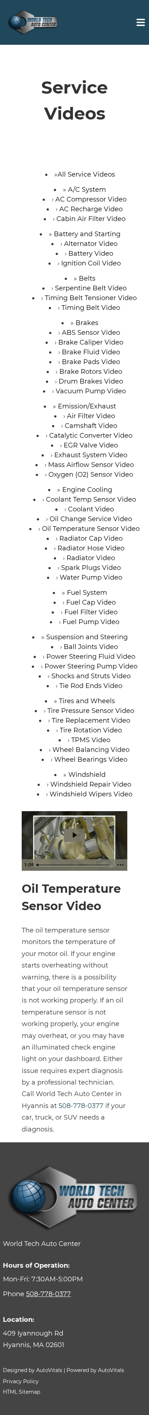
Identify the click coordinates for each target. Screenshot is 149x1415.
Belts (87, 278)
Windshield (87, 775)
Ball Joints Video (91, 647)
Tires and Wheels (87, 701)
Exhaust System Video (90, 455)
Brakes (87, 323)
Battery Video (90, 254)
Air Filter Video (91, 416)
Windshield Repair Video (90, 784)
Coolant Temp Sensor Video (91, 499)
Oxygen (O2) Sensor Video (90, 475)
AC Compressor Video (91, 199)
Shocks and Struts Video (91, 676)
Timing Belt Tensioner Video (91, 298)
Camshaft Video (91, 426)
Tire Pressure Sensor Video (90, 711)
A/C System (87, 190)
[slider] (74, 865)
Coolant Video (91, 509)
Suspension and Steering (87, 637)
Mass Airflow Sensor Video (91, 465)
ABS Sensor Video (91, 333)
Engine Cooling (87, 490)
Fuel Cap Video (91, 602)
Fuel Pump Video (91, 622)
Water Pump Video (91, 577)
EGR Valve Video (91, 445)
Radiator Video (91, 558)
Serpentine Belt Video (91, 288)
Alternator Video (91, 244)
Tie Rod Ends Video (90, 686)
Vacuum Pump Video (91, 391)
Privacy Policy (21, 1381)
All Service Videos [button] (86, 174)
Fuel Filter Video (91, 612)
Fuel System (87, 593)
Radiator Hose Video (91, 548)
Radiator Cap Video (91, 538)
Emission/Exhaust (87, 406)
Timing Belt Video (90, 308)
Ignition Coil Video (91, 263)
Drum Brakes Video (91, 381)
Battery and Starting (87, 234)
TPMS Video (90, 740)
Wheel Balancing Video (90, 750)
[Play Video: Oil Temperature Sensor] (74, 835)
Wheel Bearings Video (90, 759)
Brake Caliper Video (90, 342)
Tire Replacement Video (91, 720)
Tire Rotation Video (91, 730)
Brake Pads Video (91, 362)
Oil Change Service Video (91, 519)
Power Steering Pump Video (90, 666)
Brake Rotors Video (90, 372)
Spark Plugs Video (91, 568)
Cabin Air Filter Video (90, 219)
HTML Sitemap (21, 1392)
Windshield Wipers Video (91, 794)
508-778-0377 (81, 1106)
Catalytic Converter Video (90, 436)
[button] (74, 1339)
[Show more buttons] (120, 865)
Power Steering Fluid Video (90, 657)
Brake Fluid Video (91, 352)
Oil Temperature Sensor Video (91, 529)
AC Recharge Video (91, 209)
